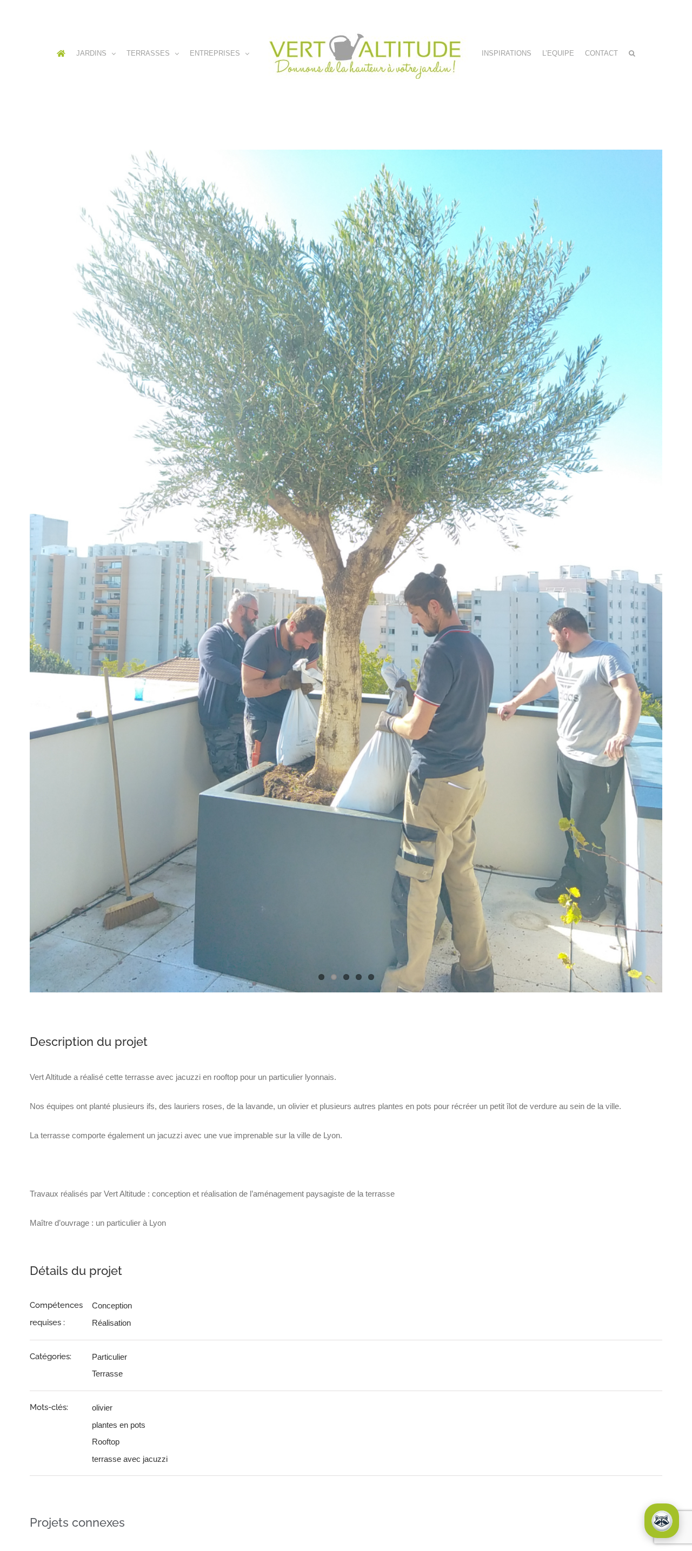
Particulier (109, 1402)
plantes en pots (118, 1470)
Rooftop (105, 1487)
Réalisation (111, 1368)
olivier (102, 1453)
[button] (363, 118)
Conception (112, 1350)
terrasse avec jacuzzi (130, 1504)
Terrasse (107, 1419)
